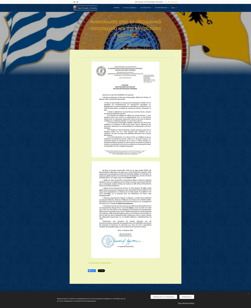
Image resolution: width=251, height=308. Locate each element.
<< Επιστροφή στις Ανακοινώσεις (100, 263)
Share (93, 270)
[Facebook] (74, 2)
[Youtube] (77, 2)
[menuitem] (117, 7)
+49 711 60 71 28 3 (172, 2)
